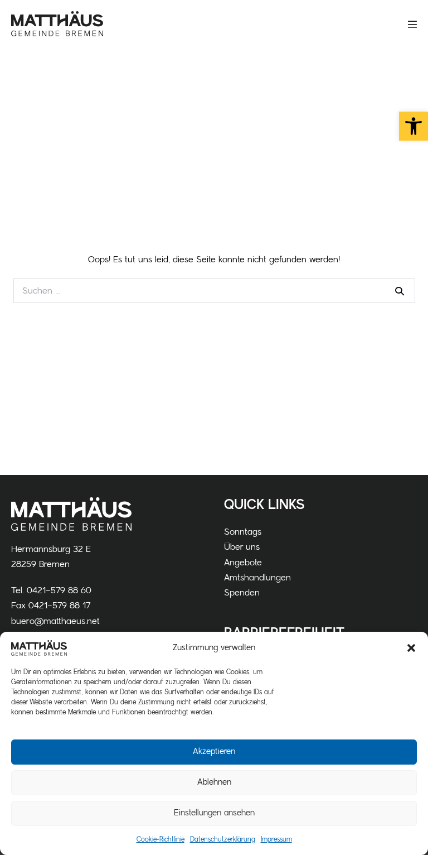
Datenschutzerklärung (222, 839)
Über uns (242, 546)
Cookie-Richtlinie (160, 839)
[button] (413, 126)
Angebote (243, 562)
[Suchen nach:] (214, 290)
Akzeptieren (214, 751)
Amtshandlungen (257, 577)
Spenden (242, 592)
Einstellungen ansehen (214, 813)
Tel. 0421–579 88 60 (51, 590)
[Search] (400, 291)
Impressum (276, 839)
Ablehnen (214, 782)
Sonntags (242, 531)
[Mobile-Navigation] (412, 24)
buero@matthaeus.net (55, 621)
